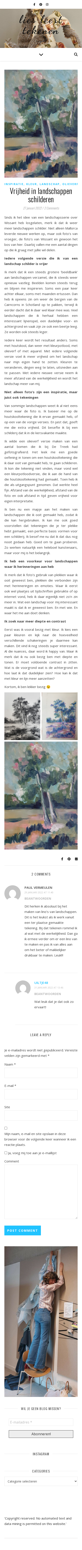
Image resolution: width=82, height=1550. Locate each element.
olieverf (70, 184)
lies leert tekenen (41, 25)
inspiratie (14, 184)
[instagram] (47, 4)
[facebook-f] (34, 4)
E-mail (10, 1085)
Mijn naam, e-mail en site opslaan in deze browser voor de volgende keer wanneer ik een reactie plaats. (40, 1139)
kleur (31, 184)
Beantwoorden (37, 898)
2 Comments (51, 208)
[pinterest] (41, 4)
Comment (11, 1161)
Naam (10, 1064)
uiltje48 (41, 982)
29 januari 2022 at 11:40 (38, 892)
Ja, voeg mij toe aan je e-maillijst (32, 1153)
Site (7, 1107)
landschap (50, 184)
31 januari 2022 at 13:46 (48, 987)
